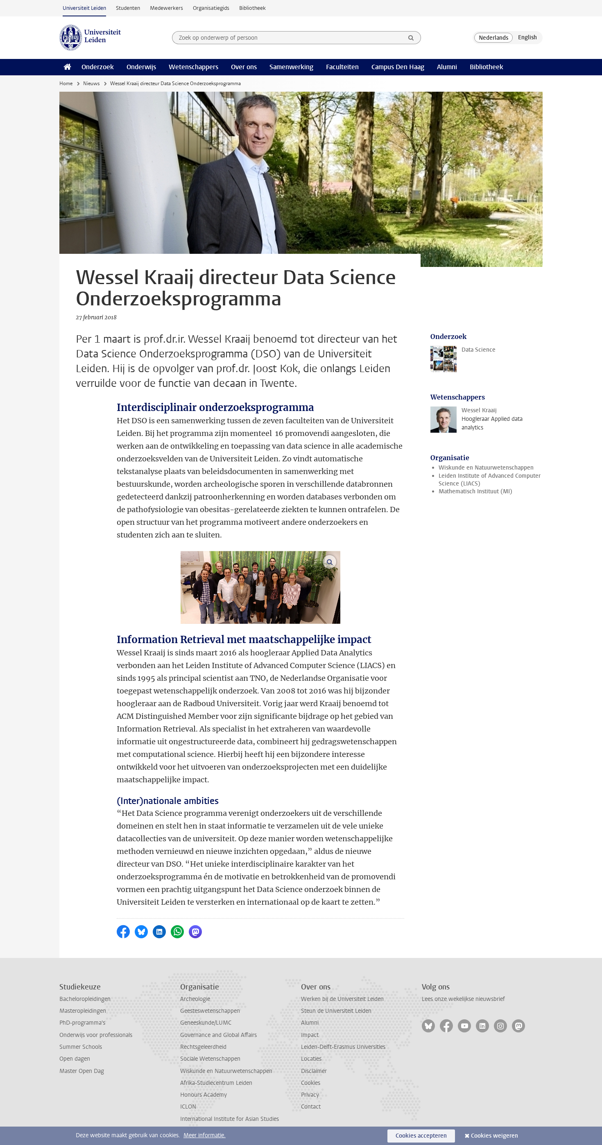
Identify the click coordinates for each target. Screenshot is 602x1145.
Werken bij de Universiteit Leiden (342, 999)
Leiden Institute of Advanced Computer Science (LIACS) (490, 480)
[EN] (527, 38)
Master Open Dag (81, 1071)
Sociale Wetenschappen (210, 1059)
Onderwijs (141, 67)
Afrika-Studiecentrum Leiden (216, 1083)
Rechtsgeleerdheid (203, 1047)
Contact (311, 1107)
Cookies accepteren (421, 1136)
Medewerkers (166, 8)
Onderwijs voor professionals (95, 1035)
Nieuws (91, 83)
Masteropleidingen (82, 1011)
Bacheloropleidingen (85, 999)
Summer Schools (80, 1047)
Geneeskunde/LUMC (205, 1023)
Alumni (447, 67)
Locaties (311, 1059)
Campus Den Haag (397, 67)
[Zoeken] (411, 37)
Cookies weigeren (494, 1136)
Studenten (128, 8)
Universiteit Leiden (84, 8)
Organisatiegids (211, 8)
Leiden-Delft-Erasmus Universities (343, 1047)
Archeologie (195, 999)
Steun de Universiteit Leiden (336, 1011)
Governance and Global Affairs (218, 1035)
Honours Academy (203, 1095)
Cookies (310, 1083)
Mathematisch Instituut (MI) (475, 491)
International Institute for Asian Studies (229, 1119)
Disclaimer (314, 1071)
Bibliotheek (252, 8)
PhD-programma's (82, 1023)
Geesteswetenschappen (210, 1011)
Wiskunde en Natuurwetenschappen (486, 468)
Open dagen (74, 1059)
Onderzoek (97, 67)
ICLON (188, 1107)
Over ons (244, 67)
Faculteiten (342, 67)
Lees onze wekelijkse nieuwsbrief (463, 999)
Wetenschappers (193, 67)
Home (65, 83)
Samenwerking (291, 67)
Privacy (310, 1095)
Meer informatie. (204, 1135)
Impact (310, 1035)
